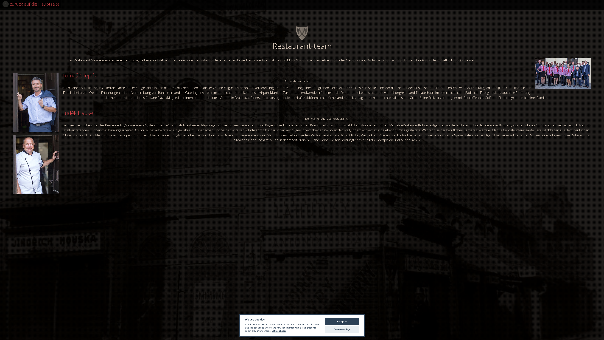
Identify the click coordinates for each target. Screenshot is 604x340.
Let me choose (279, 331)
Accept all (342, 321)
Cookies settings (342, 329)
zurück (35, 4)
